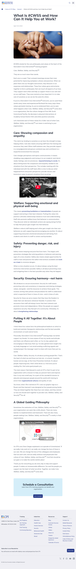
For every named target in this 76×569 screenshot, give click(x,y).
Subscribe (70, 550)
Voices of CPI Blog (10, 9)
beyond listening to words (48, 161)
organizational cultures (30, 381)
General (19, 9)
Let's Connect (38, 496)
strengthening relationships (28, 311)
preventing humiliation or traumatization (36, 211)
